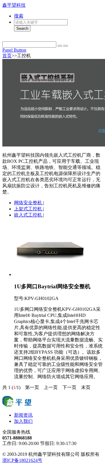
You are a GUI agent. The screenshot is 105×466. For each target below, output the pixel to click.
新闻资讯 (23, 415)
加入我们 (23, 421)
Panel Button (14, 50)
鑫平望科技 (14, 5)
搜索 (18, 15)
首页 (7, 55)
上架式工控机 (28, 208)
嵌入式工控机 (28, 214)
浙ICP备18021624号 (22, 460)
